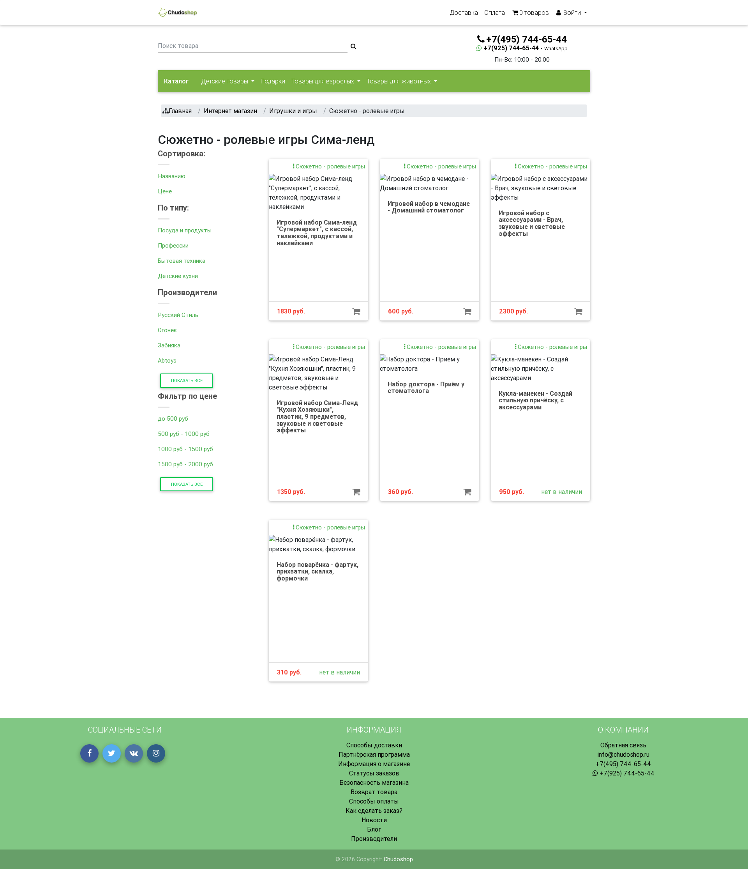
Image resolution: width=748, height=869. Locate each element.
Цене (165, 191)
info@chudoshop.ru (623, 754)
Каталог (176, 81)
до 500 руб (173, 418)
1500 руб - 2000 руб (185, 464)
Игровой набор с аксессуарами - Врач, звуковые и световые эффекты (532, 223)
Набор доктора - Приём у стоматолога (426, 387)
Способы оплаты (374, 801)
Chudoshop (398, 859)
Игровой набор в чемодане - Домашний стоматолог (429, 207)
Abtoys (167, 360)
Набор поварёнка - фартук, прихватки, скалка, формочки (317, 571)
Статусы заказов (374, 773)
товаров (534, 12)
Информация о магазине (374, 764)
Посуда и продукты (185, 230)
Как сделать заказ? (374, 810)
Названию (171, 176)
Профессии (173, 245)
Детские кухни (178, 276)
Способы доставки (374, 745)
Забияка (169, 345)
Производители (374, 838)
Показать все (187, 380)
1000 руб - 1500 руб (185, 449)
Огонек (167, 330)
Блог (374, 829)
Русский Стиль (178, 315)
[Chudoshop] (177, 12)
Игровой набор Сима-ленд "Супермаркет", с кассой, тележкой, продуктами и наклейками (317, 232)
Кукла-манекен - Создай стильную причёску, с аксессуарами (535, 400)
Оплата (494, 12)
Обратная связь (623, 745)
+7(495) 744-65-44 (623, 764)
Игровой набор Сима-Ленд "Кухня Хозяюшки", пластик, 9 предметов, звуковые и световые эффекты (317, 416)
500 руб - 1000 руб (184, 433)
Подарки (273, 81)
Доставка (464, 12)
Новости (374, 820)
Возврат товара (374, 792)
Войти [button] (572, 12)
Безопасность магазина (374, 782)
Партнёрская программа (374, 754)
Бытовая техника (181, 260)
